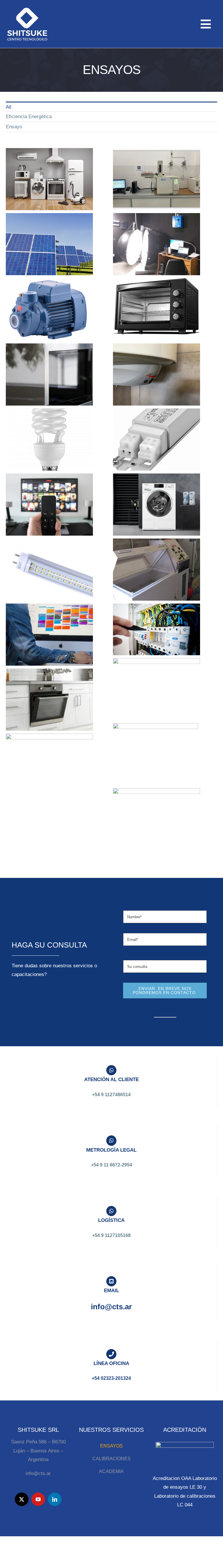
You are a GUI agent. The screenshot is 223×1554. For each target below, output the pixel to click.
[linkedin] (55, 1499)
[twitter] (21, 1499)
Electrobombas (49, 304)
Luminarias (156, 239)
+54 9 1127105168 (111, 1235)
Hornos (156, 304)
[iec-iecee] (185, 1444)
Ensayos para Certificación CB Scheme (49, 171)
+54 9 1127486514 (111, 1094)
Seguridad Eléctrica (156, 624)
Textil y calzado (49, 759)
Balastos (156, 434)
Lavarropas (156, 499)
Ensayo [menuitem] (14, 126)
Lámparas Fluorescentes (49, 434)
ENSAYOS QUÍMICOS (156, 174)
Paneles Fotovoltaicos (49, 239)
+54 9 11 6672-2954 (111, 1164)
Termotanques (156, 369)
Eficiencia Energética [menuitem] (29, 116)
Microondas (49, 369)
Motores (156, 564)
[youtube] (38, 1499)
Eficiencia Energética (49, 629)
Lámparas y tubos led (49, 564)
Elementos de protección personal (155, 749)
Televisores (49, 499)
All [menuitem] (8, 107)
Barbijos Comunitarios (156, 814)
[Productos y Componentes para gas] (49, 700)
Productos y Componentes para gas (49, 691)
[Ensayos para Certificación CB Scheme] (49, 179)
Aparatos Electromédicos (156, 684)
